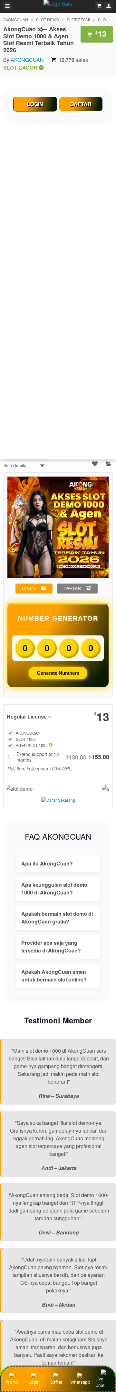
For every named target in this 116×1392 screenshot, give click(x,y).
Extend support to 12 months (62, 757)
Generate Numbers (58, 673)
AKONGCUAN (15, 19)
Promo (11, 1382)
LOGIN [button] (29, 588)
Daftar (56, 1382)
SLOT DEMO (47, 19)
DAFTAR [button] (72, 588)
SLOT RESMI (78, 19)
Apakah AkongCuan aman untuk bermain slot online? (54, 975)
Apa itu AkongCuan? (47, 863)
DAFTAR (81, 104)
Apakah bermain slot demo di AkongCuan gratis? (57, 917)
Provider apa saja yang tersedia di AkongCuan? (51, 946)
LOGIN (35, 104)
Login (34, 1382)
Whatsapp (80, 1382)
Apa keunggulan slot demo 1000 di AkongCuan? (54, 888)
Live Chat (100, 1382)
